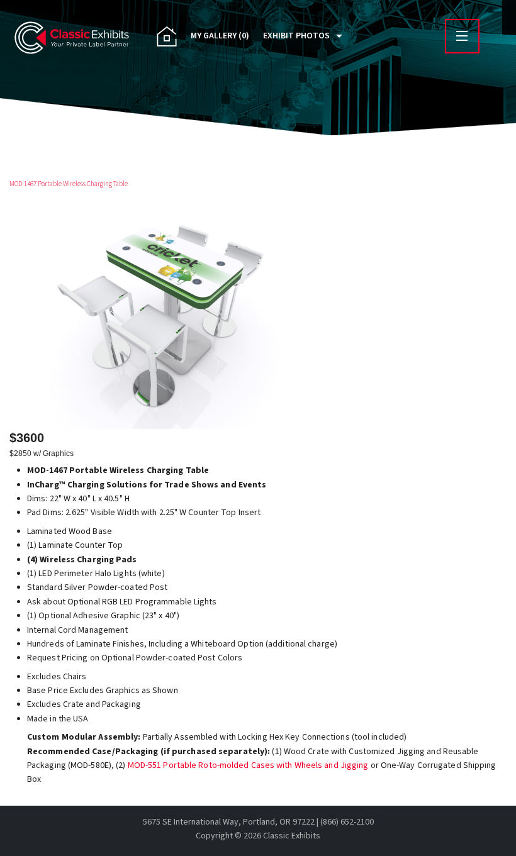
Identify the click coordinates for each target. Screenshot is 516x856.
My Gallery (220, 36)
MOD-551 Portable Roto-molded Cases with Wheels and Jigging (248, 765)
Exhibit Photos (296, 36)
